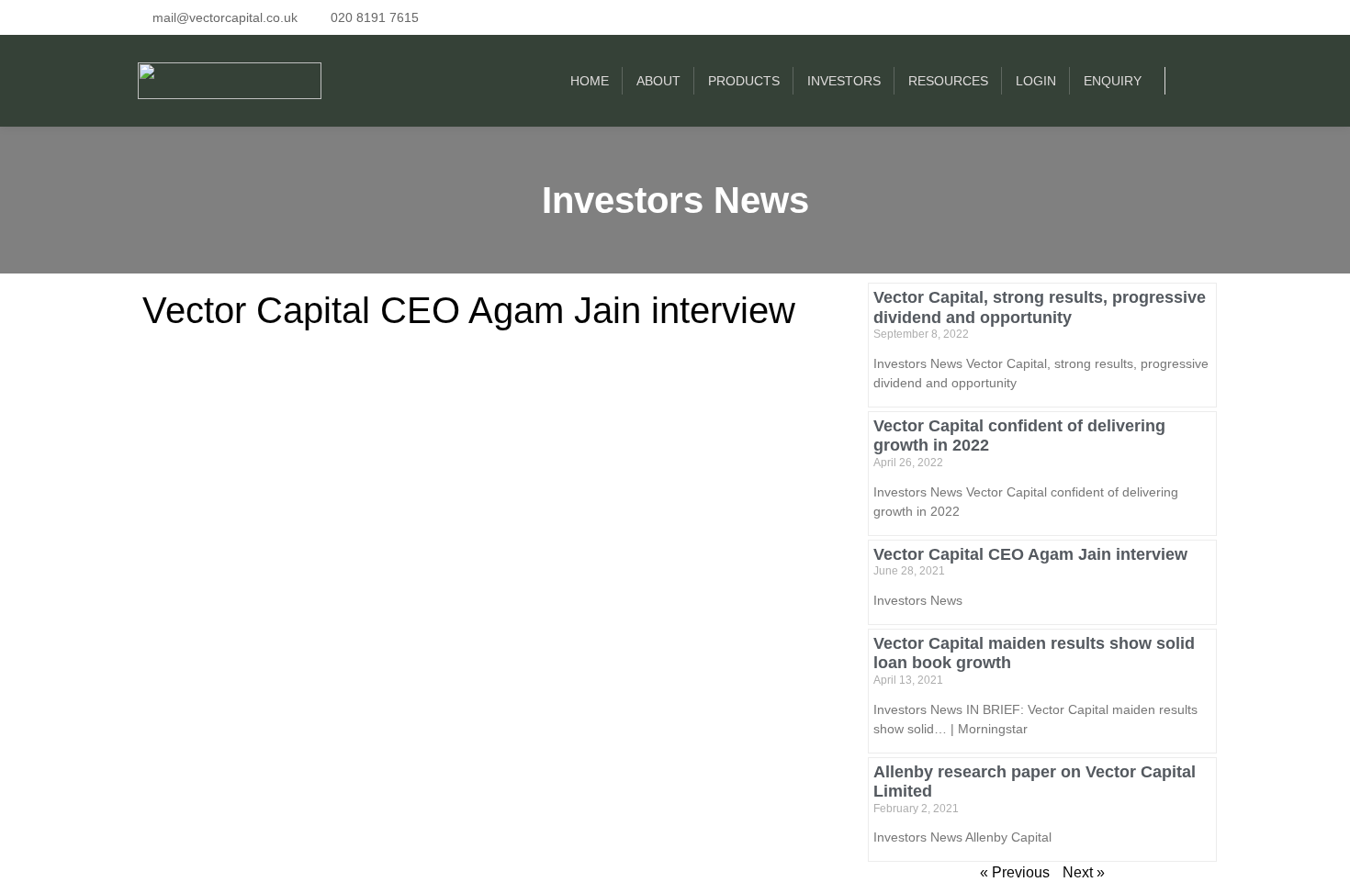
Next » (1084, 872)
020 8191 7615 (375, 17)
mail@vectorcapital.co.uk (225, 17)
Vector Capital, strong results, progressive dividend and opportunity (1039, 307)
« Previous (1015, 872)
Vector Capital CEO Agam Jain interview (468, 310)
